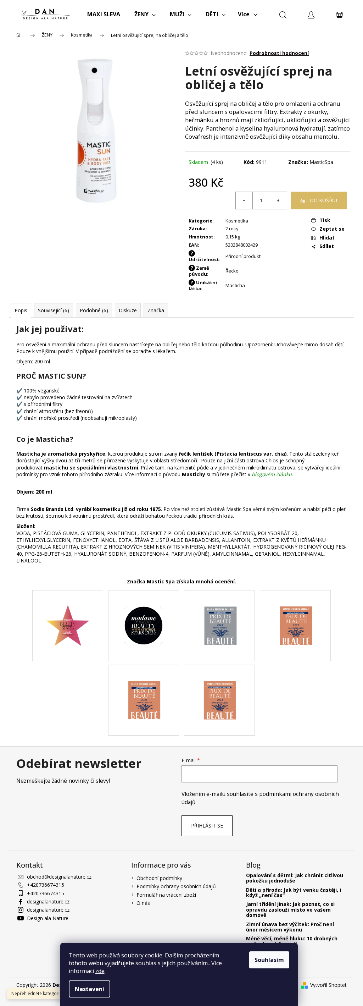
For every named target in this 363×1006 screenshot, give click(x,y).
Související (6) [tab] (53, 310)
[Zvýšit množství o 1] (278, 200)
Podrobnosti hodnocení (279, 53)
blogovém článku (272, 474)
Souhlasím (269, 960)
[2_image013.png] (143, 609)
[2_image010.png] (143, 683)
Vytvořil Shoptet (328, 985)
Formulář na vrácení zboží (166, 894)
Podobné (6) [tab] (94, 310)
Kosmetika (236, 221)
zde (100, 971)
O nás (143, 903)
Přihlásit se (207, 825)
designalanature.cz (48, 901)
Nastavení (89, 989)
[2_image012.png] (219, 609)
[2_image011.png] (295, 609)
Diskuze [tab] (128, 310)
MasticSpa (321, 162)
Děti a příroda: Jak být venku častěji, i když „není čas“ (293, 892)
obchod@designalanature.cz (59, 876)
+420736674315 (45, 884)
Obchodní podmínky (159, 878)
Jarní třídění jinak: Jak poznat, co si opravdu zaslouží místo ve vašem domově (290, 909)
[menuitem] (103, 14)
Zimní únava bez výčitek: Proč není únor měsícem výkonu (290, 927)
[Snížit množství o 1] (244, 200)
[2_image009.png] (219, 684)
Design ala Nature (47, 918)
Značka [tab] (155, 310)
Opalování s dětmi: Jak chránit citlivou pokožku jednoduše (294, 878)
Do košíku (323, 200)
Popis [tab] (21, 310)
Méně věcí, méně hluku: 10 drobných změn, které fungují (291, 941)
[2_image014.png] (67, 610)
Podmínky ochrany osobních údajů (176, 886)
